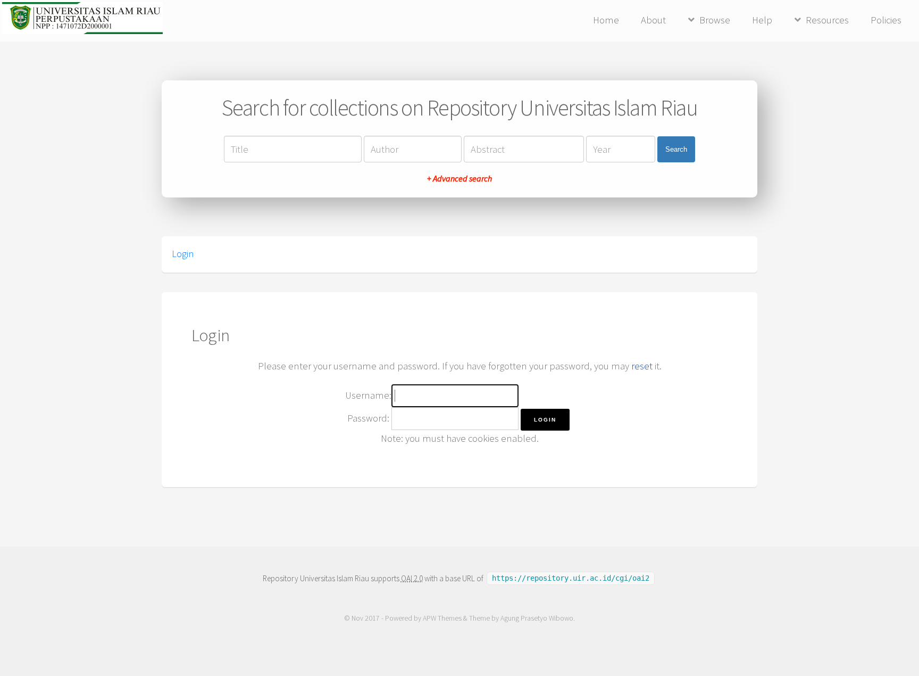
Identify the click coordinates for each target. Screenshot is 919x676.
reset (642, 366)
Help (762, 20)
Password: (368, 418)
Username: (368, 395)
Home (606, 20)
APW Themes (442, 618)
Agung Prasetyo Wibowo (536, 618)
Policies (886, 20)
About (653, 20)
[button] (545, 420)
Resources (827, 20)
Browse (714, 20)
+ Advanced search (459, 178)
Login (183, 254)
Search (676, 149)
